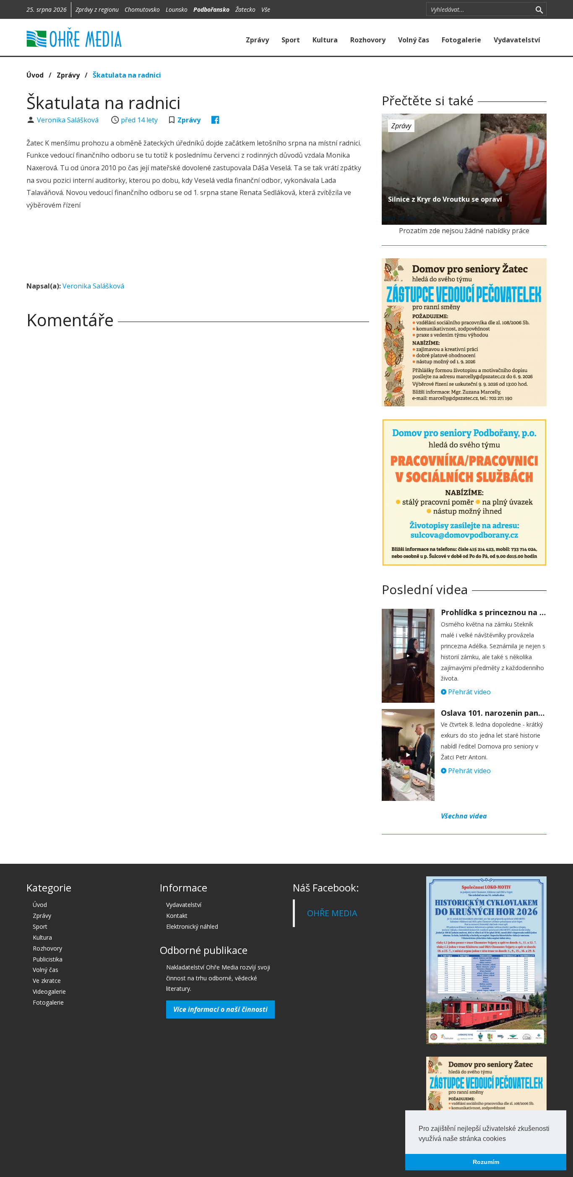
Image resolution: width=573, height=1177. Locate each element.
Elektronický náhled (192, 926)
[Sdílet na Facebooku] (215, 120)
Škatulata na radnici (127, 75)
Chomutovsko (142, 9)
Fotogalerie (461, 39)
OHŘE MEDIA (332, 913)
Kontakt (177, 916)
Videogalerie (49, 991)
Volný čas (413, 39)
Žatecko (245, 9)
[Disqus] (197, 452)
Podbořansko (211, 9)
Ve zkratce (47, 981)
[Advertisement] (197, 247)
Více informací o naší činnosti (220, 1009)
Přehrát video (468, 691)
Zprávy (257, 39)
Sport (290, 39)
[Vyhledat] (539, 9)
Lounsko (177, 9)
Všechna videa (464, 816)
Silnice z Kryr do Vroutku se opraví (445, 199)
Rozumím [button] (486, 1162)
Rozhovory (367, 39)
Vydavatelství (517, 39)
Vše (265, 9)
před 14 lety (139, 120)
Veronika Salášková (68, 120)
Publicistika (48, 959)
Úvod (35, 75)
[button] (509, 1139)
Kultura (325, 39)
